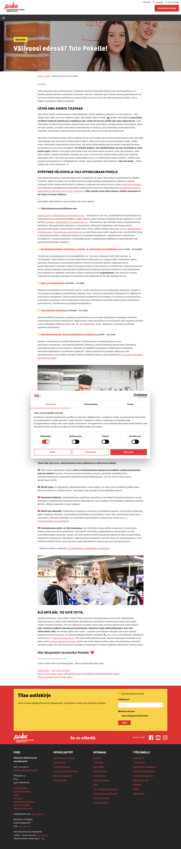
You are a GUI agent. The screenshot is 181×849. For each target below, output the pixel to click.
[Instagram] (165, 737)
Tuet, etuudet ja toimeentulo (106, 789)
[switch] (75, 442)
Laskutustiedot (20, 787)
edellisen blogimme (132, 184)
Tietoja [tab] (130, 404)
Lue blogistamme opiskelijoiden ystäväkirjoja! (88, 548)
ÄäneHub (137, 784)
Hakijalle (97, 757)
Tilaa (124, 722)
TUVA (95, 784)
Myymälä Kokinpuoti (62, 775)
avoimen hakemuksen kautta (63, 641)
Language (159, 2)
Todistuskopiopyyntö (23, 808)
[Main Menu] (3, 18)
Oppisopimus (99, 775)
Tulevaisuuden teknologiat (54, 310)
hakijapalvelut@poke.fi (63, 638)
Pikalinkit (147, 2)
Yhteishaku (98, 762)
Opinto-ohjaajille (100, 802)
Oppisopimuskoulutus (143, 775)
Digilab (136, 789)
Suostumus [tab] (50, 404)
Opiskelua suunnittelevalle (105, 793)
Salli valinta (90, 452)
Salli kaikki (129, 452)
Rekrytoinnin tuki (140, 780)
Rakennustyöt (59, 762)
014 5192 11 (42, 835)
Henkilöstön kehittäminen (144, 766)
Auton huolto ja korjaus (64, 757)
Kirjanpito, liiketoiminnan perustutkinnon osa (66, 222)
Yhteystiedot (138, 793)
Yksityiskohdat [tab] (90, 404)
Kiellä (52, 452)
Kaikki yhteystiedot (22, 791)
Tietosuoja (18, 798)
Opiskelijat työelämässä (143, 771)
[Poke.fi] (24, 737)
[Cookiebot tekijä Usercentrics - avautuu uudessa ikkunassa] (135, 396)
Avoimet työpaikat (22, 804)
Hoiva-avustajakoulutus (53, 283)
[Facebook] (152, 737)
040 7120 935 (38, 813)
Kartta (16, 794)
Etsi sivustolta (173, 2)
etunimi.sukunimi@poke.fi (26, 770)
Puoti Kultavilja (60, 780)
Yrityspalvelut (139, 762)
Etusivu (40, 76)
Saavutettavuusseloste (24, 801)
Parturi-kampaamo (61, 766)
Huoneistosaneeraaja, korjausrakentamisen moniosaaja (68, 334)
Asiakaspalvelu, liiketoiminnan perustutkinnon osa (60, 215)
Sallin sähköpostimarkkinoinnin (135, 715)
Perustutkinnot (100, 771)
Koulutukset (138, 757)
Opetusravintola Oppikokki (65, 771)
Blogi (48, 76)
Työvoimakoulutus (101, 780)
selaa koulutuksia (167, 8)
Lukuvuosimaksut (101, 798)
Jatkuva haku (99, 766)
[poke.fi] (14, 6)
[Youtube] (159, 737)
